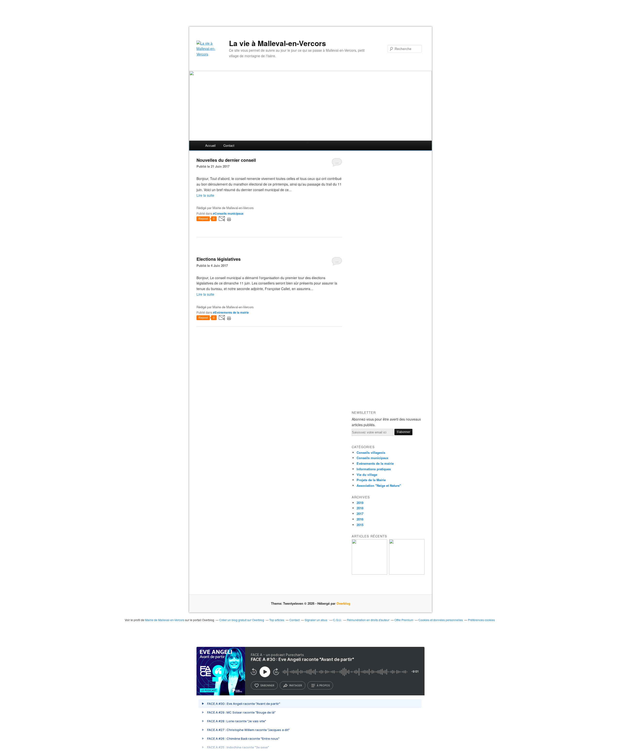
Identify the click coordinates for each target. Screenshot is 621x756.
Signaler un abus (316, 620)
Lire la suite (205, 195)
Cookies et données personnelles (440, 620)
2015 (360, 524)
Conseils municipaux (372, 457)
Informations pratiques (374, 469)
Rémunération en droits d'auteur (368, 620)
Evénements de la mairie (375, 463)
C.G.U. (337, 620)
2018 (360, 508)
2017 (360, 513)
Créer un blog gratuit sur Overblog (241, 620)
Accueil (210, 145)
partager (295, 685)
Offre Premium (403, 620)
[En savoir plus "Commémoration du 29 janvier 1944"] (369, 573)
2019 (360, 502)
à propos (323, 685)
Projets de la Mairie (371, 480)
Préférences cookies (481, 620)
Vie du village (367, 474)
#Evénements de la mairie (231, 312)
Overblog (343, 603)
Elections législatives (218, 259)
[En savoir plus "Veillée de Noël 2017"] (407, 573)
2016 (360, 519)
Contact (228, 145)
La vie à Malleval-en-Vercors (277, 43)
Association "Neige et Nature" (379, 485)
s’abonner (267, 685)
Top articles (276, 620)
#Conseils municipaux (228, 213)
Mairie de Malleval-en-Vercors (164, 620)
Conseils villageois (371, 452)
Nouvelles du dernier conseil (226, 160)
